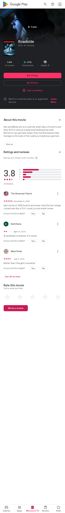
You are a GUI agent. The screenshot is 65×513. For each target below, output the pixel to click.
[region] (32, 63)
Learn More (54, 100)
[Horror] (10, 144)
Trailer (32, 27)
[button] (33, 213)
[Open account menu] (59, 4)
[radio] (7, 297)
